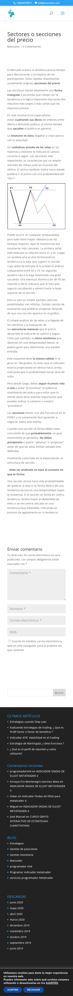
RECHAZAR (33, 990)
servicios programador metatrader (31, 878)
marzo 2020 (17, 919)
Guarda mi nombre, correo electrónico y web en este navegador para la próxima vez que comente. (34, 645)
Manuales (13, 46)
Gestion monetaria (21, 855)
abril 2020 (16, 914)
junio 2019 (16, 948)
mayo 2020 (16, 908)
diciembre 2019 (19, 925)
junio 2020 (16, 902)
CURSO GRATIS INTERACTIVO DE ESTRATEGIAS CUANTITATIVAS (29, 821)
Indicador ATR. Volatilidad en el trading (34, 737)
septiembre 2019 (20, 943)
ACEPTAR (12, 990)
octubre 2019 (18, 937)
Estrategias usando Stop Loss (28, 721)
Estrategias (17, 843)
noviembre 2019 (20, 931)
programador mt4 (21, 866)
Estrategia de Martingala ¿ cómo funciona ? (37, 743)
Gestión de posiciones (23, 849)
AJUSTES (52, 982)
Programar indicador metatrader (30, 872)
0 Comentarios (32, 46)
